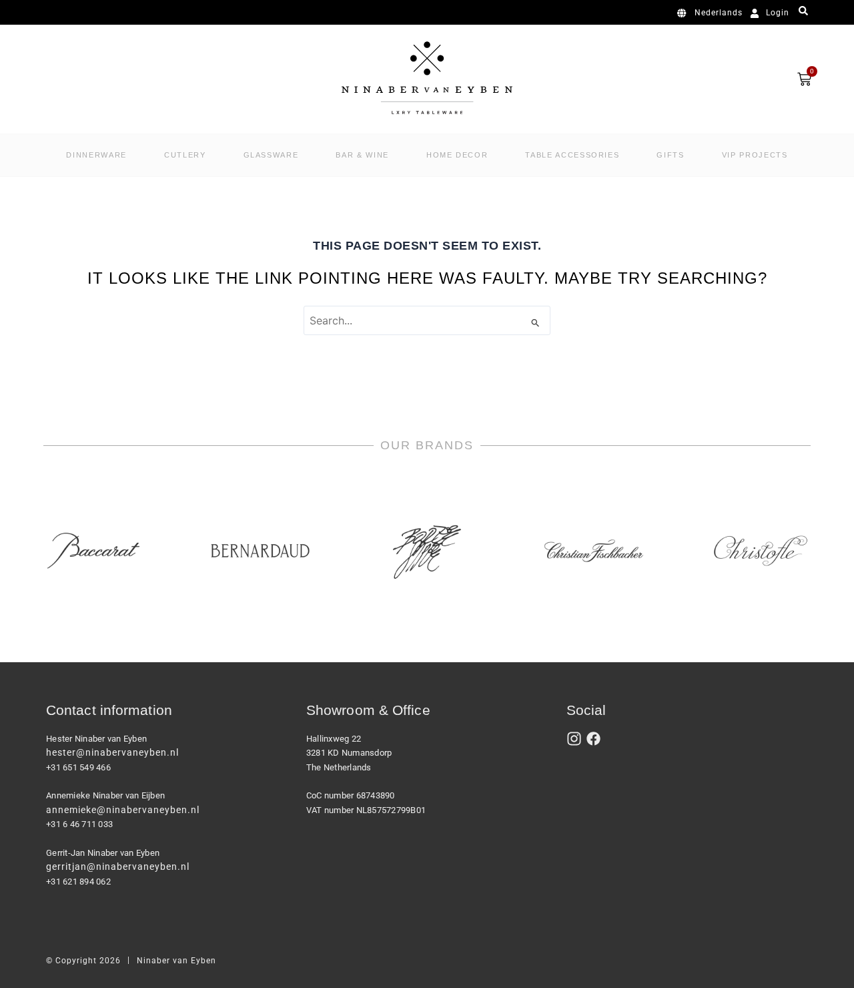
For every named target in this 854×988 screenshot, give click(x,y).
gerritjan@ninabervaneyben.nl (117, 866)
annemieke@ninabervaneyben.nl (122, 809)
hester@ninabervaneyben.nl (112, 752)
